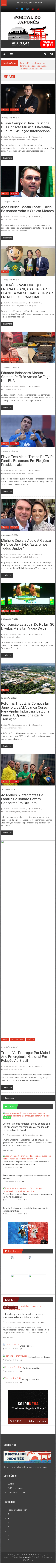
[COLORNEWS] (27, 1462)
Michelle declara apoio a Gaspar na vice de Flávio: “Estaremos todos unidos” (26, 550)
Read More (7, 1156)
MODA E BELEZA (10, 1313)
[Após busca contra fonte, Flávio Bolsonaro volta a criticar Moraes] (28, 187)
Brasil (6, 1075)
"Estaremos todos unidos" (13, 563)
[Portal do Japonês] (4, 54)
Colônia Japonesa (16, 1494)
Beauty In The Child (30, 1385)
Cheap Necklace (27, 1351)
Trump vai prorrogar (15, 1075)
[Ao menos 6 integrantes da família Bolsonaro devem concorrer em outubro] (28, 775)
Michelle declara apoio (30, 563)
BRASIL (5, 115)
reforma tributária (15, 734)
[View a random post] (51, 54)
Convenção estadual (11, 643)
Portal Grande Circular (17, 1515)
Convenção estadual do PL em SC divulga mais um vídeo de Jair (27, 632)
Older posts (9, 1104)
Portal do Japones (31, 1141)
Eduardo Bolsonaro (10, 395)
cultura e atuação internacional (14, 145)
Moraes (15, 225)
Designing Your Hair (31, 1374)
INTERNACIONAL (17, 1045)
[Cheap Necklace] (10, 1350)
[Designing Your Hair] (12, 1373)
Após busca (8, 225)
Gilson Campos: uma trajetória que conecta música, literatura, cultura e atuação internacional (26, 133)
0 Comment (35, 143)
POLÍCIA (7, 1123)
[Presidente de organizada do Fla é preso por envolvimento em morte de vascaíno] (27, 1195)
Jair (19, 643)
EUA (19, 395)
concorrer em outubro (28, 817)
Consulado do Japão (17, 1498)
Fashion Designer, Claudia (39, 1363)
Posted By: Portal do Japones (14, 143)
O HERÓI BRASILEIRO (11, 311)
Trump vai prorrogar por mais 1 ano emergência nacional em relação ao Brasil (26, 1062)
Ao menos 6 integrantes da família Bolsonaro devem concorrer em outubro (22, 805)
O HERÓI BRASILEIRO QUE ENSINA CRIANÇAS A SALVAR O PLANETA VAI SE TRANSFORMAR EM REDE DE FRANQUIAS (27, 297)
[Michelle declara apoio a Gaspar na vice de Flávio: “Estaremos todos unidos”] (28, 521)
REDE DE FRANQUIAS (28, 311)
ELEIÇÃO (14, 199)
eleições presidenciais (11, 479)
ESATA (6, 734)
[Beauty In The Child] (12, 1384)
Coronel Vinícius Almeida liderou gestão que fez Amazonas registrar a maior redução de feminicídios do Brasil (26, 1132)
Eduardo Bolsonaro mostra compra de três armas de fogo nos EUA (26, 382)
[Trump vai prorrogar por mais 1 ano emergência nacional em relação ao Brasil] (28, 947)
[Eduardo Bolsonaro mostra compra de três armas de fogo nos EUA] (28, 353)
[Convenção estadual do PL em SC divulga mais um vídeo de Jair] (28, 604)
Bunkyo (11, 1489)
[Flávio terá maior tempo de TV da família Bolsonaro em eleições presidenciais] (28, 437)
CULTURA (14, 115)
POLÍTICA (14, 365)
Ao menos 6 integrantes (12, 817)
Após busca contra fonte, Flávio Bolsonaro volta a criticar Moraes (27, 215)
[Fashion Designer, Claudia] (15, 1361)
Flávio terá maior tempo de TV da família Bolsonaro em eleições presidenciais (28, 466)
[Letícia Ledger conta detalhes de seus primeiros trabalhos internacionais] (28, 1313)
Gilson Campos (31, 145)
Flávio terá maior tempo (27, 479)
